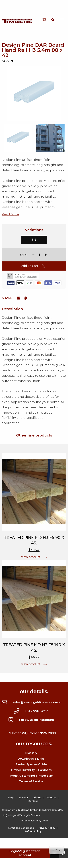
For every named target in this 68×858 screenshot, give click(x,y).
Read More (10, 214)
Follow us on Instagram (36, 720)
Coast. (45, 820)
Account (51, 797)
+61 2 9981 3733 (36, 711)
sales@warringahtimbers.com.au (37, 702)
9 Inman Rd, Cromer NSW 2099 (32, 733)
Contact (33, 801)
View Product (30, 557)
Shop (10, 797)
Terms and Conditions (21, 828)
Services (23, 797)
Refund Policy (33, 831)
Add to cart (29, 266)
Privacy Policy (47, 828)
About (37, 797)
